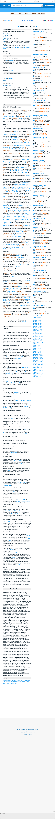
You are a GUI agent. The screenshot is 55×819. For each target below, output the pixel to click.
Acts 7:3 (25, 133)
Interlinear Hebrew (16, 680)
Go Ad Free (2, 813)
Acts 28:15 (20, 236)
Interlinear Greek (7, 680)
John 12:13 (14, 236)
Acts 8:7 (27, 195)
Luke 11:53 (8, 147)
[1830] (1, 366)
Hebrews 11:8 (22, 230)
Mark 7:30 (17, 195)
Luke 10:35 (5, 191)
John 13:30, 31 (15, 191)
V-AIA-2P (42, 150)
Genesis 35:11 (18, 264)
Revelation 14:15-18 (22, 482)
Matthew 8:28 (6, 152)
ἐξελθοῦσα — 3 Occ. (37, 361)
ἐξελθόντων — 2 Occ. (38, 358)
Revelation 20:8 (16, 208)
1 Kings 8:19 (25, 264)
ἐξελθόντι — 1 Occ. (37, 357)
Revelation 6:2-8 (7, 480)
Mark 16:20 (16, 215)
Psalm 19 (9, 540)
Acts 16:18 (19, 172)
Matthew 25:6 (13, 235)
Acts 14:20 (25, 221)
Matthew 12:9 (15, 187)
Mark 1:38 (10, 212)
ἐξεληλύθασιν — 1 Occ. (38, 332)
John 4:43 (21, 147)
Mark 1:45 (20, 188)
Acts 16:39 (16, 131)
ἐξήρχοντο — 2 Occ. (37, 330)
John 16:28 (10, 159)
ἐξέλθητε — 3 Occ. (37, 349)
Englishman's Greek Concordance (11, 681)
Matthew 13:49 (19, 231)
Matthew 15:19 (36, 271)
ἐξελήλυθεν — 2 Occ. (38, 335)
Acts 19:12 (24, 172)
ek (6, 60)
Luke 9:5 (5, 144)
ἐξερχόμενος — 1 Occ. (38, 375)
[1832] (53, 366)
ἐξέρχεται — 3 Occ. (37, 369)
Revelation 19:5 (9, 282)
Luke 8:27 (28, 190)
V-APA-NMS (42, 218)
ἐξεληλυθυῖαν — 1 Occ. (38, 339)
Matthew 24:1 (16, 244)
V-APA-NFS (43, 291)
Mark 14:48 (14, 116)
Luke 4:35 (17, 169)
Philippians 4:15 (11, 144)
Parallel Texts (13, 683)
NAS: (34, 36)
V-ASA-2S (42, 43)
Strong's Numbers (25, 680)
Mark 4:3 (5, 207)
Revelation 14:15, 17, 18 (15, 152)
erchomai (11, 60)
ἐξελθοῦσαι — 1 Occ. (38, 363)
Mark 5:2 (5, 133)
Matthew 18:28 (22, 187)
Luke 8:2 (18, 511)
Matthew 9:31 (36, 101)
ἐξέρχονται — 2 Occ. (38, 376)
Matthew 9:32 (36, 115)
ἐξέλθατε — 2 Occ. (37, 344)
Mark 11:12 (26, 142)
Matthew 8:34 (15, 238)
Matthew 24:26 (6, 225)
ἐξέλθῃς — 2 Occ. (37, 348)
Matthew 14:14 (14, 188)
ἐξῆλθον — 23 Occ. (37, 327)
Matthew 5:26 (36, 43)
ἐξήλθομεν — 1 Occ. (37, 326)
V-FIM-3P (42, 236)
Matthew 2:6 (8, 263)
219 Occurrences (37, 317)
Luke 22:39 (18, 247)
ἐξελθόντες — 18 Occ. (38, 355)
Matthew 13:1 (18, 142)
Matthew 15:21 (17, 145)
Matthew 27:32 (26, 225)
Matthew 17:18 (19, 170)
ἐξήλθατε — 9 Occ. (37, 321)
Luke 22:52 (28, 210)
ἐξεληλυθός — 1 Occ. (38, 336)
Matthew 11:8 (24, 204)
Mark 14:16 (10, 215)
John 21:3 (5, 216)
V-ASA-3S (42, 195)
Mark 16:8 (13, 247)
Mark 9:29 (22, 195)
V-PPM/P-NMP (43, 54)
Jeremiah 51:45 (26, 501)
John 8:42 (9, 163)
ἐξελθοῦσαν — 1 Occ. (38, 364)
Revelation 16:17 (7, 485)
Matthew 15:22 (11, 155)
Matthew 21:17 (9, 137)
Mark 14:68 (16, 137)
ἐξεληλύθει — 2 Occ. (37, 333)
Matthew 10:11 (24, 184)
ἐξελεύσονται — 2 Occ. (38, 342)
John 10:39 (13, 270)
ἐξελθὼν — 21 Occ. (37, 352)
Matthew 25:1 (22, 233)
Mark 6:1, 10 (24, 145)
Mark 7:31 (10, 133)
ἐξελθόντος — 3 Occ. (38, 360)
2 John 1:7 (5, 118)
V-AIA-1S (42, 205)
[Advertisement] (27, 710)
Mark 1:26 (13, 383)
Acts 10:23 (10, 216)
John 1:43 (12, 221)
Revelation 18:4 (14, 134)
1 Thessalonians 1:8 (13, 293)
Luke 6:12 (28, 219)
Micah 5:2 (17, 263)
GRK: (34, 33)
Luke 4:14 (27, 286)
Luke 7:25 (5, 208)
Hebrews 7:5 (19, 266)
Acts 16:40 (8, 177)
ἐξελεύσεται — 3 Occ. (38, 341)
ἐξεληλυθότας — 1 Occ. (38, 338)
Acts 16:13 (15, 139)
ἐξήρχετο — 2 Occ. (37, 329)
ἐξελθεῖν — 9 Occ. (37, 351)
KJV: (34, 39)
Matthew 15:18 (26, 297)
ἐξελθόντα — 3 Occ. (37, 354)
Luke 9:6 (27, 215)
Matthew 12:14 (6, 187)
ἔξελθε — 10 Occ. (37, 345)
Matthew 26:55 (7, 116)
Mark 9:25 (13, 511)
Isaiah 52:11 (19, 501)
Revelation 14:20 (9, 303)
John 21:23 (9, 291)
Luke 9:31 (5, 357)
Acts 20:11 (16, 216)
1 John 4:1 (13, 276)
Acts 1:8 (21, 357)
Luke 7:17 (14, 291)
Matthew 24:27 (23, 305)
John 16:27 (19, 158)
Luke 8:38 (24, 119)
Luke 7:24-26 (6, 369)
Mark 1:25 (19, 167)
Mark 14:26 (8, 408)
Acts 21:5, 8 (10, 249)
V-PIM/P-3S (43, 257)
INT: (34, 40)
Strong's (5, 20)
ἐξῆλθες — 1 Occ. (37, 324)
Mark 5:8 (24, 167)
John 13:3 (24, 159)
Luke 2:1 (13, 296)
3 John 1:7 (20, 118)
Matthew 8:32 (6, 195)
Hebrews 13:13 (17, 141)
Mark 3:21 (28, 205)
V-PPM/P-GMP (43, 115)
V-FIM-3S (41, 31)
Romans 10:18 (18, 289)
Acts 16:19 (5, 196)
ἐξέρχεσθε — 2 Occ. (37, 367)
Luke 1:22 (14, 190)
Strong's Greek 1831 (37, 315)
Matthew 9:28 (17, 184)
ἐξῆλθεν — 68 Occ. (37, 323)
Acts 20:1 (10, 208)
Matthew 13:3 (6, 205)
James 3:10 (6, 299)
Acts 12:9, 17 (25, 247)
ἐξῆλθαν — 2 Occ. (37, 320)
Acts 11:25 (20, 221)
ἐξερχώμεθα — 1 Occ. (38, 370)
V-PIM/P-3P (43, 271)
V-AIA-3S (42, 80)
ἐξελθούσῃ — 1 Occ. (37, 366)
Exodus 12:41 (9, 351)
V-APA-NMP (42, 67)
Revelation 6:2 (19, 212)
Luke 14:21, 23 (6, 221)
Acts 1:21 (13, 418)
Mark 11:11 (23, 219)
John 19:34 (8, 302)
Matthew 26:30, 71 (10, 219)
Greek (9, 20)
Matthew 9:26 (21, 286)
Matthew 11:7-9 (26, 367)
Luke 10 (19, 564)
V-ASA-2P (42, 128)
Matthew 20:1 (22, 205)
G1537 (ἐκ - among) (16, 47)
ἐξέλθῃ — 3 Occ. (36, 346)
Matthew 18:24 (6, 188)
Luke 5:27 (22, 215)
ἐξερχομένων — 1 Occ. (38, 372)
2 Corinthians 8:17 (23, 216)
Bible (2, 20)
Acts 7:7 (15, 230)
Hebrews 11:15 (19, 144)
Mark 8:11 (5, 215)
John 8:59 (20, 133)
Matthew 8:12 (25, 182)
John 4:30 (15, 133)
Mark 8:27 (17, 219)
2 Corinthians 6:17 (21, 257)
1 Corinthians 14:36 (19, 285)
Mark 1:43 (27, 188)
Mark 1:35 (14, 372)
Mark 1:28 (8, 288)
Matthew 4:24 (15, 288)
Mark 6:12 (27, 213)
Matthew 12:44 (11, 148)
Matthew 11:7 (36, 150)
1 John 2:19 (27, 116)
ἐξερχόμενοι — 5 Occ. (38, 373)
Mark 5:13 (12, 195)
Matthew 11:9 (36, 173)
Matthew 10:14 (27, 130)
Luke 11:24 (18, 148)
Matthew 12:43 (12, 170)
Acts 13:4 (11, 420)
